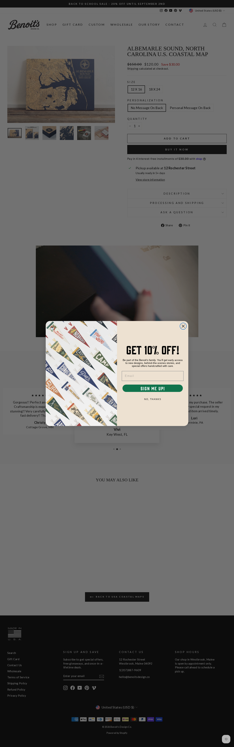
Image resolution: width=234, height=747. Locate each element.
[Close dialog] (183, 326)
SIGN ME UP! (153, 388)
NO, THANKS (152, 399)
